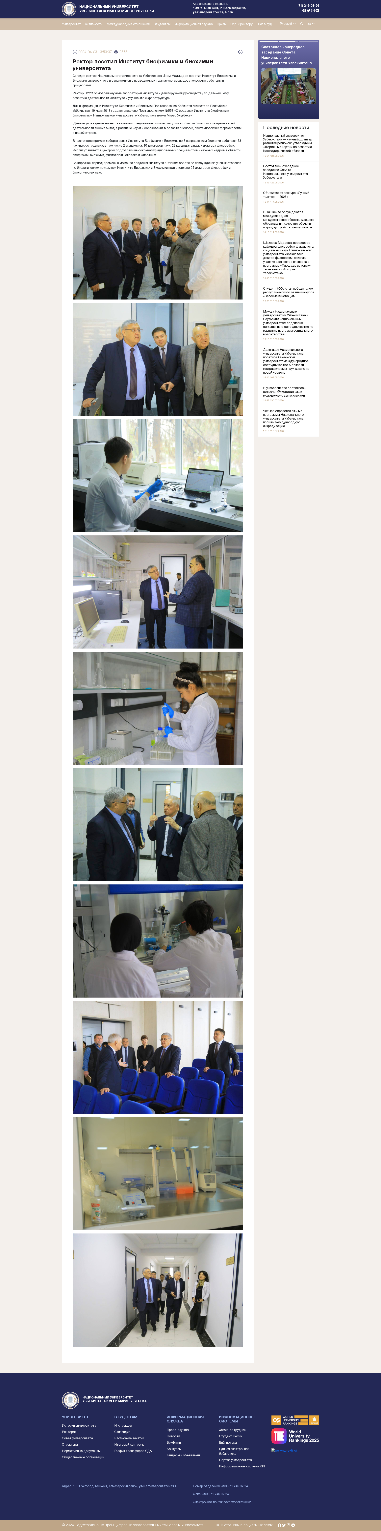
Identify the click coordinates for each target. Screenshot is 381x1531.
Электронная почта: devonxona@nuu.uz (222, 1502)
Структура (70, 1444)
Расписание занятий (129, 1438)
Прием (221, 24)
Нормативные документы (81, 1451)
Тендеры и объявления (183, 1455)
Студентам (162, 24)
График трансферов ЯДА (133, 1451)
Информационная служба (193, 24)
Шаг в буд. (265, 24)
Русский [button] (286, 24)
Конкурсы (174, 1449)
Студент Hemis (230, 1436)
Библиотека (228, 1442)
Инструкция (123, 1425)
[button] (311, 24)
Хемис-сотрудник (232, 1430)
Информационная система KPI (242, 1466)
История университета (79, 1425)
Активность (94, 24)
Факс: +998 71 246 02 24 (211, 1494)
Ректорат (69, 1432)
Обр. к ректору (241, 24)
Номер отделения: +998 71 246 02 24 (220, 1486)
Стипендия (122, 1432)
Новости (173, 1436)
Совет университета (77, 1438)
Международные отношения (128, 24)
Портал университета (235, 1460)
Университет (71, 24)
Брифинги (174, 1442)
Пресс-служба (178, 1430)
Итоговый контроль (129, 1444)
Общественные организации (83, 1457)
